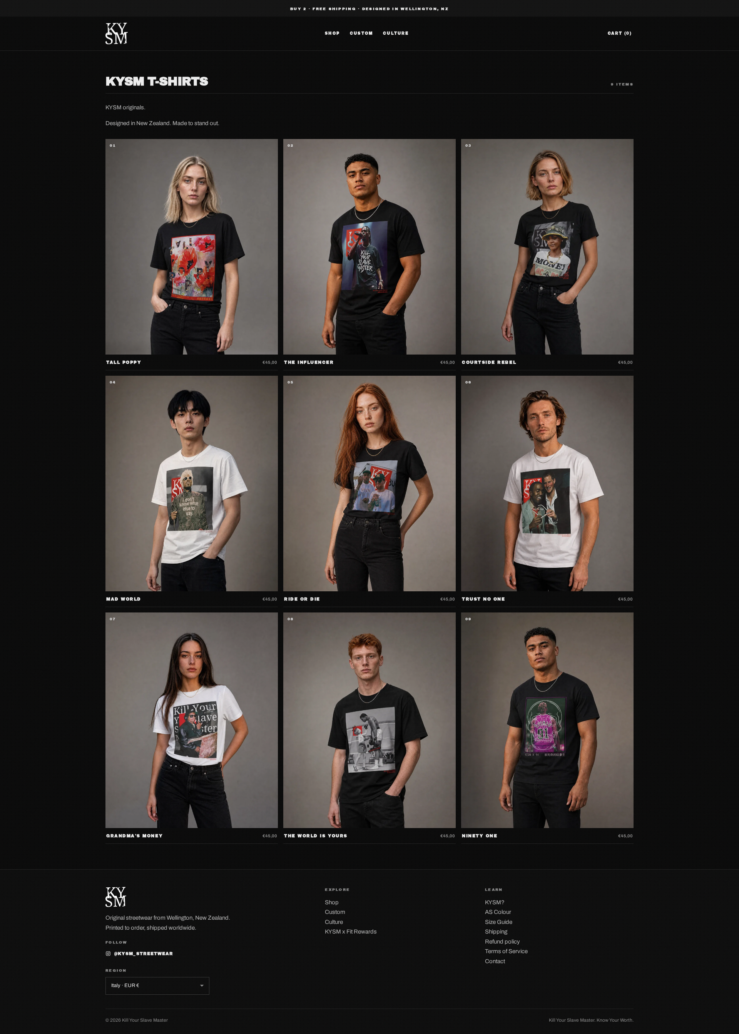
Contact (495, 961)
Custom (361, 33)
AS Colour (498, 912)
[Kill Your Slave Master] (116, 33)
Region (116, 970)
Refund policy (502, 942)
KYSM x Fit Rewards (351, 932)
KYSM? (495, 902)
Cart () (620, 33)
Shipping (496, 932)
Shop (332, 33)
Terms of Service (506, 951)
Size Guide (498, 922)
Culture (396, 33)
